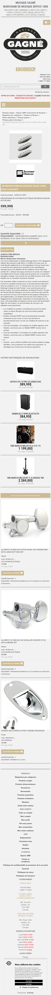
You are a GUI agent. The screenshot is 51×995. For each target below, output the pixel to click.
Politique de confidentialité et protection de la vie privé (25, 865)
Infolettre (39, 12)
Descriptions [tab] (7, 250)
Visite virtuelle (32, 15)
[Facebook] (18, 69)
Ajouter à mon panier (26, 225)
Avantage (30, 993)
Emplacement (25, 838)
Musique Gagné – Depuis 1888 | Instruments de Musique (23, 113)
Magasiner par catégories (12, 115)
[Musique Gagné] (25, 44)
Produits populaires (26, 795)
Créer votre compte (38, 10)
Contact (10, 12)
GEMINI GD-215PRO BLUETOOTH (25, 413)
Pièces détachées (9, 117)
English (42, 15)
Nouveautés (25, 791)
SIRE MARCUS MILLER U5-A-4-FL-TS (25, 446)
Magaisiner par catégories (25, 777)
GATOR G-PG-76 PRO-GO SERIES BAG (25, 381)
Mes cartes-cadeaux (25, 831)
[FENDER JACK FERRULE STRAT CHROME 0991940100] (25, 705)
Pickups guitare (23, 117)
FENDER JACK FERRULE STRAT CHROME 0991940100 (22, 731)
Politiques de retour (26, 872)
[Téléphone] (33, 69)
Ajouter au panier (11, 573)
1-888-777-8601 (44, 81)
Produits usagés (25, 781)
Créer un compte (25, 813)
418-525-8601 (45, 77)
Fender (3, 735)
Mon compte (26, 816)
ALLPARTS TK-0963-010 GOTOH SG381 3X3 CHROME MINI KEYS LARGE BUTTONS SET (24, 551)
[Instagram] (22, 69)
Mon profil (25, 820)
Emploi (25, 845)
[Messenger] (26, 69)
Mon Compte (9, 10)
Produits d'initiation (26, 798)
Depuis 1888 (25, 856)
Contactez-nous (25, 841)
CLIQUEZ (38, 96)
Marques (25, 802)
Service (18, 12)
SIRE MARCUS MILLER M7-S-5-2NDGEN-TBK (25, 478)
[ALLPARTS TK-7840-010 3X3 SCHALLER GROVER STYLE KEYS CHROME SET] (25, 614)
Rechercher (45, 86)
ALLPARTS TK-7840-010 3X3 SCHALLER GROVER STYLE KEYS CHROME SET (23, 641)
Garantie (25, 869)
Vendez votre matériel (15, 15)
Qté (2, 225)
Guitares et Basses (31, 115)
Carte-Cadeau (28, 12)
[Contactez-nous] (29, 69)
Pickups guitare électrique (12, 120)
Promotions (25, 788)
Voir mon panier (25, 823)
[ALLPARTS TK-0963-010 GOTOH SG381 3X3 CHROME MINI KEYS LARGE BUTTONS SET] (25, 524)
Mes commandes (21, 10)
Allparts (3, 556)
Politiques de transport (25, 876)
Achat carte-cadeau (25, 806)
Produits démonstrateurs (25, 784)
